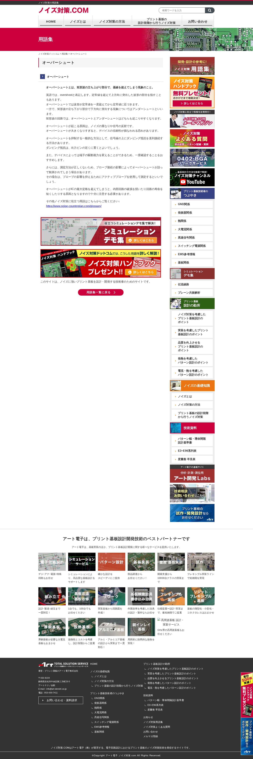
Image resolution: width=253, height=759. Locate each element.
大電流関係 (185, 229)
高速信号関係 (186, 237)
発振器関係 (185, 212)
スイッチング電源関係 (192, 245)
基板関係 (183, 262)
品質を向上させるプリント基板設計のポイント (173, 678)
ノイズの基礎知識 (100, 671)
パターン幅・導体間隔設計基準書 (165, 700)
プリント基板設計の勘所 (156, 663)
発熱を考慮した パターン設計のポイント (193, 360)
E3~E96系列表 (187, 450)
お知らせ (148, 717)
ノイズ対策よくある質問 (156, 726)
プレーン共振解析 (189, 292)
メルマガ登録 (150, 736)
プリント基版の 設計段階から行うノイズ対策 (157, 21)
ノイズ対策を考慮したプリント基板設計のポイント (175, 668)
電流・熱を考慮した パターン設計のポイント (193, 372)
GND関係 (184, 204)
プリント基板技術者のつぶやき (107, 693)
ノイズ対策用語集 (153, 722)
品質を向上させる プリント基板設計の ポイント (190, 346)
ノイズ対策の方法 (112, 21)
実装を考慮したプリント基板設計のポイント (171, 673)
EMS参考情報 (186, 254)
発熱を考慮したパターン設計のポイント (169, 683)
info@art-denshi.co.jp (56, 689)
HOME (51, 21)
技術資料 (148, 695)
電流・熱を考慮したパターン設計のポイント (171, 687)
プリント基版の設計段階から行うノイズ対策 (118, 685)
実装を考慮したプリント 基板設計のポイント (193, 332)
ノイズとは (78, 21)
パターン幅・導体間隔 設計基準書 (192, 440)
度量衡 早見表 (186, 459)
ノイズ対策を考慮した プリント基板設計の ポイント (192, 318)
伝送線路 (183, 284)
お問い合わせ (198, 21)
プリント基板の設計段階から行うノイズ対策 (193, 415)
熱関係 (182, 220)
